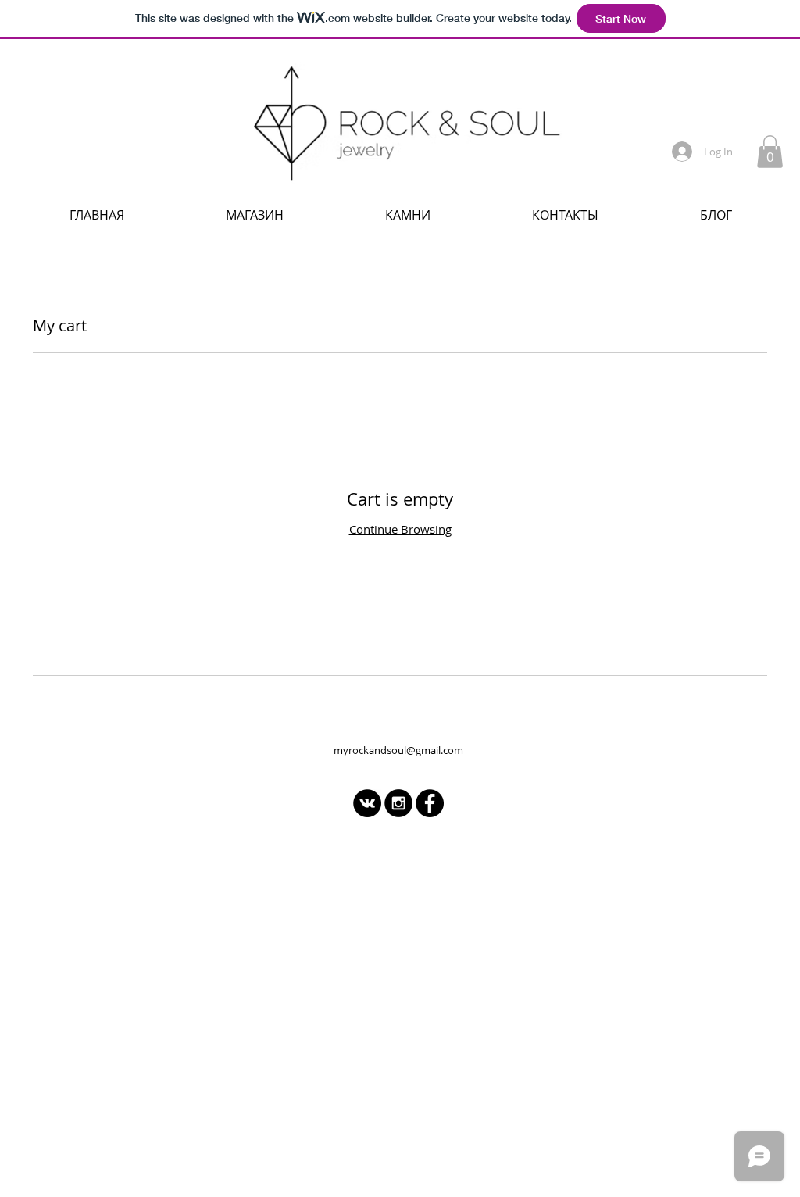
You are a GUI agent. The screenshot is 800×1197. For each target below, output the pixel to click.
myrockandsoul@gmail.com (398, 750)
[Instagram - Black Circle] (398, 803)
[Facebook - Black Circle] (430, 803)
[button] (770, 151)
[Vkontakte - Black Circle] (367, 803)
